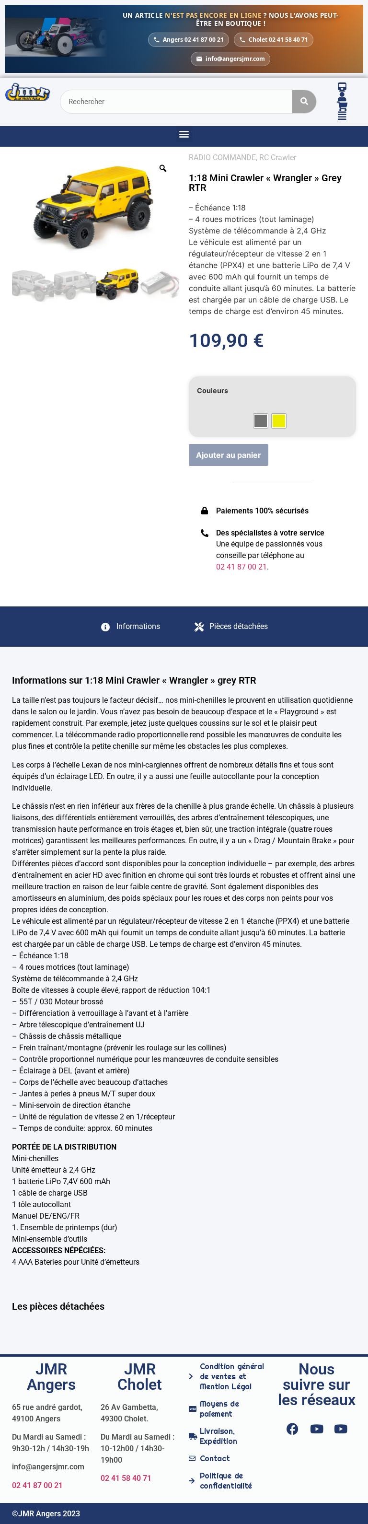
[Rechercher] (304, 101)
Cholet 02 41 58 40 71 (278, 39)
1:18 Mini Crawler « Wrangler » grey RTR (265, 182)
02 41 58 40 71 (126, 1478)
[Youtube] (317, 1429)
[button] (184, 134)
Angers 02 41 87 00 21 (193, 39)
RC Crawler (277, 157)
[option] (95, 207)
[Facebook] (293, 1429)
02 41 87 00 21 (37, 1485)
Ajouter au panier (228, 455)
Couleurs (212, 390)
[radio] (260, 421)
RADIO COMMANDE (222, 157)
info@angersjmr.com (235, 59)
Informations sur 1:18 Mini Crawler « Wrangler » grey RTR (134, 680)
